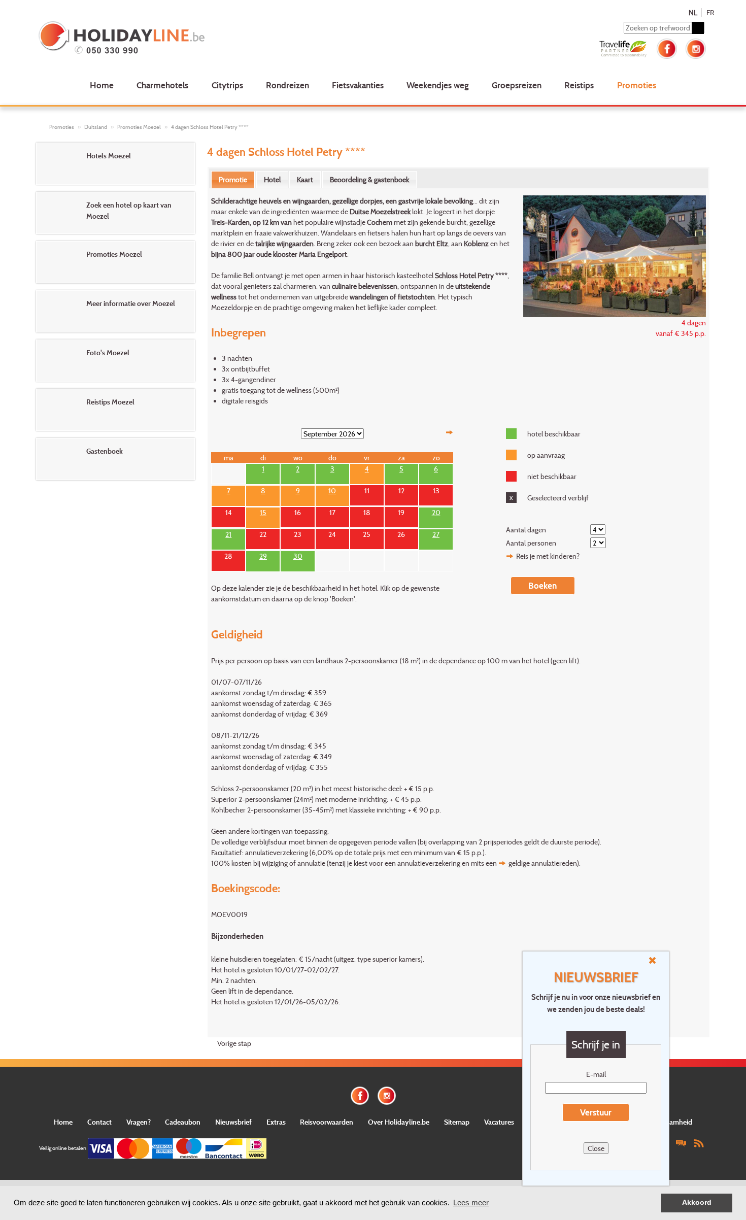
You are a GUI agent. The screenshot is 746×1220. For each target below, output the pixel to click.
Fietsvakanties (358, 85)
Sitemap (456, 1121)
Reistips (579, 85)
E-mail (596, 1074)
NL (693, 12)
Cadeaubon (182, 1121)
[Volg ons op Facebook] (667, 47)
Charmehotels (162, 85)
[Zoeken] (698, 28)
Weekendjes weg (437, 85)
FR (710, 12)
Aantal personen (531, 542)
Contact (99, 1121)
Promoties (636, 85)
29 (263, 555)
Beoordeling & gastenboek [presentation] (369, 179)
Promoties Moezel (139, 126)
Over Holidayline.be (398, 1121)
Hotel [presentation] (272, 179)
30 (297, 555)
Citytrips (227, 85)
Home (102, 85)
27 (435, 533)
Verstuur (596, 1112)
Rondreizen (287, 85)
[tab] (233, 179)
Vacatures (499, 1121)
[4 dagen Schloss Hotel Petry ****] (609, 255)
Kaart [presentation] (305, 179)
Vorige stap (234, 1043)
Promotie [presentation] (233, 179)
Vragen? (138, 1121)
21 (228, 533)
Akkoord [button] (696, 1202)
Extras (276, 1121)
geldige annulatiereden (542, 863)
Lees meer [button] (471, 1202)
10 (332, 489)
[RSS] (699, 1142)
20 (436, 511)
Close (596, 1148)
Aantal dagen (526, 529)
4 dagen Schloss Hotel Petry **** (210, 126)
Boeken (542, 585)
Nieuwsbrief (233, 1121)
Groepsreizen (516, 85)
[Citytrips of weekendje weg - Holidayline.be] (172, 38)
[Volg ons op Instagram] (695, 47)
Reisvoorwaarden (326, 1121)
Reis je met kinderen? (548, 556)
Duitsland (95, 126)
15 (263, 511)
